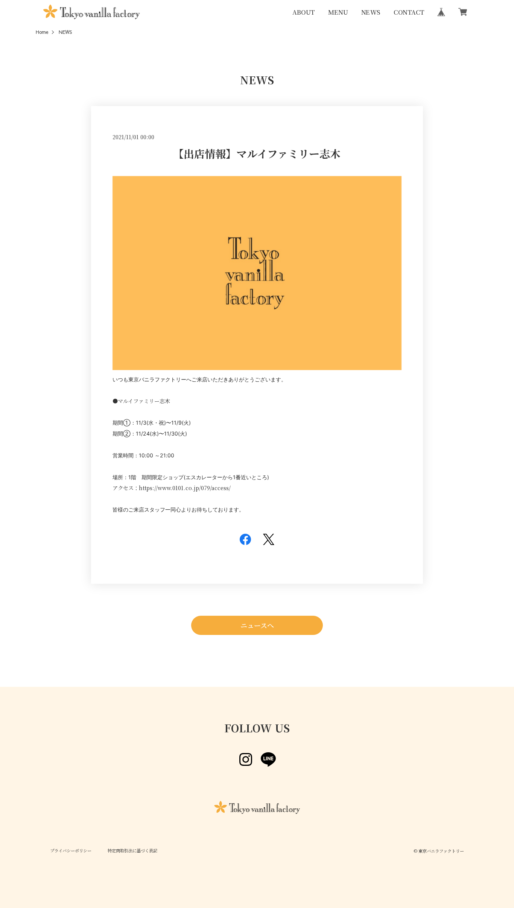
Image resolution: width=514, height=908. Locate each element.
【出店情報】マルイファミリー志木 (257, 153)
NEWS (370, 12)
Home (42, 32)
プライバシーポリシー (70, 850)
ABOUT (303, 12)
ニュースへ (257, 625)
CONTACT (409, 12)
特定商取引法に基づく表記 (132, 850)
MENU (338, 12)
